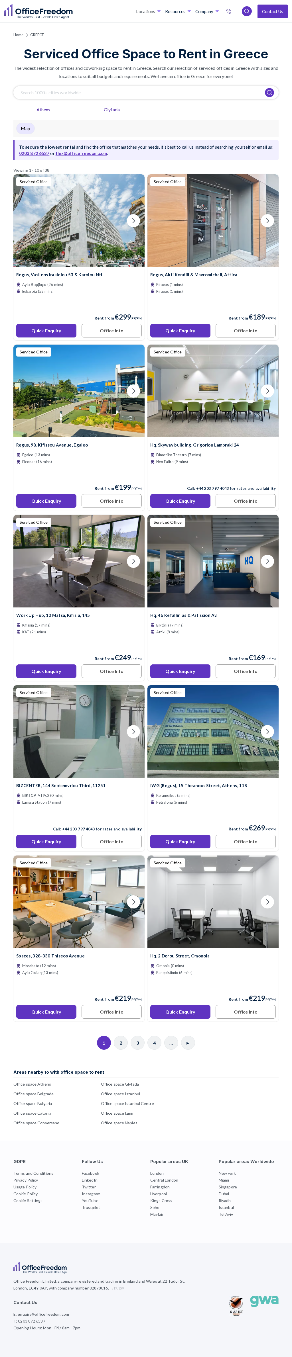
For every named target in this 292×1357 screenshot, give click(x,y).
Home (18, 34)
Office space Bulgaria (32, 1103)
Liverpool (158, 1193)
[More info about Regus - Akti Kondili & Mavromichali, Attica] (213, 263)
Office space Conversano (36, 1122)
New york (227, 1173)
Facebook (90, 1173)
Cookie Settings (28, 1200)
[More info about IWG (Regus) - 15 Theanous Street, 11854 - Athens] (213, 774)
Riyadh (225, 1200)
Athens (43, 109)
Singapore (228, 1186)
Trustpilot (91, 1207)
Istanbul (226, 1207)
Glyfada (112, 109)
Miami (224, 1180)
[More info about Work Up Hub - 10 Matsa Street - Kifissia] (79, 604)
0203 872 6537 (234, 12)
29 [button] (182, 851)
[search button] (72, 11)
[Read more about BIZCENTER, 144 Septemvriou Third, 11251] (79, 817)
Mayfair (157, 1214)
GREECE (37, 34)
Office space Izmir (117, 1113)
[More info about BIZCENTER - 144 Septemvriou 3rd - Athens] (79, 774)
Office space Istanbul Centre (127, 1103)
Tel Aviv (226, 1214)
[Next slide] (133, 220)
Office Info (111, 330)
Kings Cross (161, 1200)
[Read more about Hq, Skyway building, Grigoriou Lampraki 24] (213, 476)
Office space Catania (32, 1113)
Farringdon (160, 1186)
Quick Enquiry (46, 330)
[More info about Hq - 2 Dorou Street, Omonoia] (213, 944)
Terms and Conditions (33, 1173)
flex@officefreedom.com (81, 153)
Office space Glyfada (120, 1084)
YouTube (90, 1200)
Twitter (89, 1186)
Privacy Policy (25, 1180)
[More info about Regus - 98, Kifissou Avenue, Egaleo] (79, 433)
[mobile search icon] (247, 11)
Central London (164, 1180)
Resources (175, 11)
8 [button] (189, 840)
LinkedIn (90, 1180)
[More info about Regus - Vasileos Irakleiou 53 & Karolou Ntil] (79, 263)
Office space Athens (32, 1084)
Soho (154, 1207)
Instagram (91, 1193)
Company (204, 11)
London (157, 1173)
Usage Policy (24, 1186)
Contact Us (272, 11)
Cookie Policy (25, 1193)
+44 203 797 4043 (212, 488)
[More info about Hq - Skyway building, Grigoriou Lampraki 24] (213, 433)
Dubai (224, 1193)
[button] (101, 493)
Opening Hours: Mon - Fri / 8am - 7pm (47, 1327)
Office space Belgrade (33, 1093)
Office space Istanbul (120, 1093)
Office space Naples (119, 1122)
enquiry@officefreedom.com (43, 1314)
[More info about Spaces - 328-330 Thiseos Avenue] (79, 944)
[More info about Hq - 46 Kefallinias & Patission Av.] (213, 604)
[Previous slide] (24, 220)
